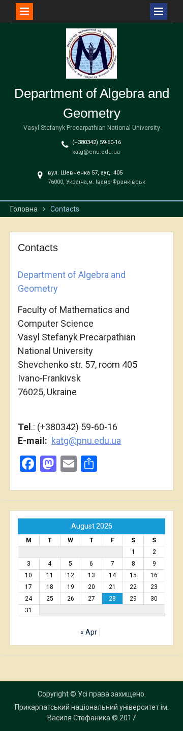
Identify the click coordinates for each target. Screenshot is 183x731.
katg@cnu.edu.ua (96, 152)
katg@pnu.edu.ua (86, 440)
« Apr (88, 632)
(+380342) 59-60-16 (96, 142)
